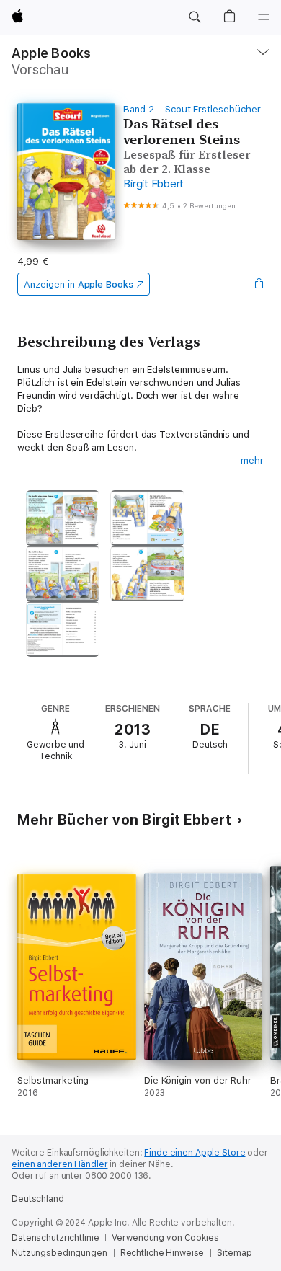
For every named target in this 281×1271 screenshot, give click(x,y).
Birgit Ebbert (153, 183)
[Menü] (263, 17)
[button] (194, 17)
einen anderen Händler (59, 1164)
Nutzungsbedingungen (59, 1253)
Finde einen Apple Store (194, 1153)
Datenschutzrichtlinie (55, 1238)
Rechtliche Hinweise (162, 1253)
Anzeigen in (78, 284)
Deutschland (38, 1199)
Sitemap (234, 1253)
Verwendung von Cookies (165, 1238)
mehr (252, 460)
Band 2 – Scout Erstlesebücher (191, 109)
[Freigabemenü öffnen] (259, 284)
